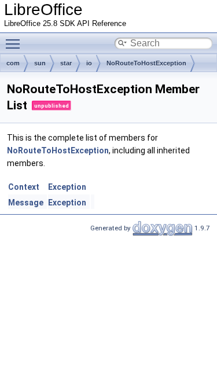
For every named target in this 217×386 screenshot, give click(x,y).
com (13, 63)
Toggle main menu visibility (15, 43)
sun (40, 63)
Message (25, 202)
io (89, 63)
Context (23, 187)
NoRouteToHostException (146, 63)
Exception (67, 187)
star (66, 63)
